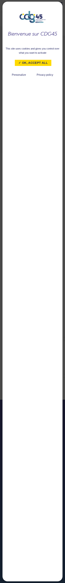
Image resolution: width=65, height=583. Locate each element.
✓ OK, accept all (33, 62)
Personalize (19, 74)
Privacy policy (45, 74)
